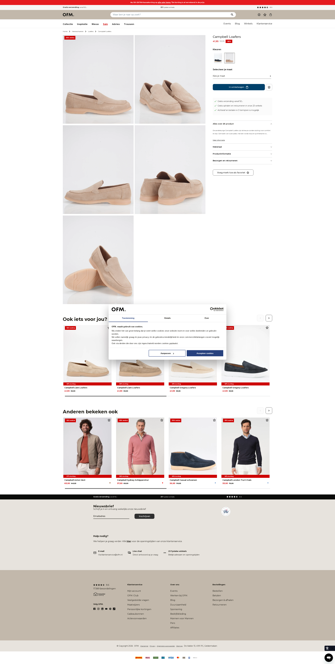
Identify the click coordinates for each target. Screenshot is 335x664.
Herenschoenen (77, 31)
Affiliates (174, 627)
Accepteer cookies (205, 353)
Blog (237, 23)
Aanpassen (166, 353)
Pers (172, 623)
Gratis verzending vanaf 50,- (230, 101)
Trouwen (129, 24)
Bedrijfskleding (178, 614)
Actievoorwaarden (137, 618)
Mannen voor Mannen (182, 618)
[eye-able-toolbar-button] (327, 648)
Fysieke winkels (167, 7)
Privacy (152, 646)
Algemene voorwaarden (166, 646)
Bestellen (218, 591)
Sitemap (179, 646)
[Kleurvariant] (218, 62)
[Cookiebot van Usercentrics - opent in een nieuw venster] (212, 309)
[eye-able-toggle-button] (332, 648)
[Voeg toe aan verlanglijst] (269, 87)
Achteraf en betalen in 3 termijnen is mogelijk (238, 110)
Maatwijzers (133, 604)
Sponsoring (176, 609)
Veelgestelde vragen (138, 600)
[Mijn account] (259, 14)
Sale (105, 24)
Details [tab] (167, 318)
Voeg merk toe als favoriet (231, 172)
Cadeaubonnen (135, 614)
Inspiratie (82, 24)
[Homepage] (68, 14)
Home (65, 31)
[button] (264, 14)
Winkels (248, 23)
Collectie (68, 24)
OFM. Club (132, 595)
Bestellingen (219, 584)
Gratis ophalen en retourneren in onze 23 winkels (240, 105)
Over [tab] (207, 318)
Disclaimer (144, 646)
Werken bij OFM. (179, 595)
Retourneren (220, 604)
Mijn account (134, 591)
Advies (116, 24)
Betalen (217, 595)
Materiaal (217, 147)
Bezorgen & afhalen (223, 600)
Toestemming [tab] (128, 318)
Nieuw (95, 24)
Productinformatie (222, 154)
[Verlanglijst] (264, 14)
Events (227, 23)
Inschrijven (144, 516)
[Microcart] (270, 14)
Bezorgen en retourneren (225, 160)
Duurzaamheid (178, 604)
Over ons (174, 584)
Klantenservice (264, 23)
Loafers (90, 31)
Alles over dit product (223, 124)
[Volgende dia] (269, 318)
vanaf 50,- (75, 7)
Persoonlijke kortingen (139, 609)
